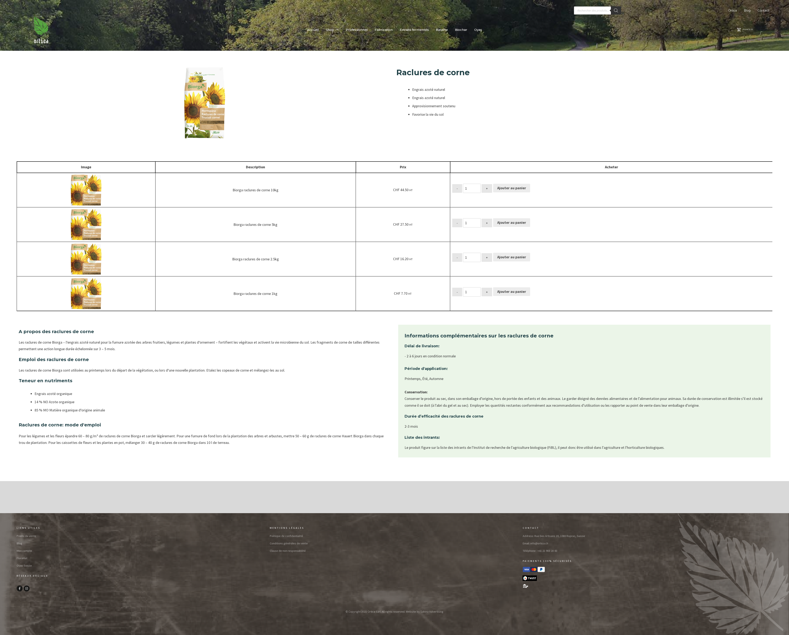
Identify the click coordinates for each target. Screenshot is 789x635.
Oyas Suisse (24, 565)
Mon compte (24, 551)
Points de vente (26, 536)
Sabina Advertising (431, 611)
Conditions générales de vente (289, 543)
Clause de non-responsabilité (288, 551)
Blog (19, 543)
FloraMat (22, 558)
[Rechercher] (616, 10)
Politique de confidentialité (286, 536)
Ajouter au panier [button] (511, 188)
